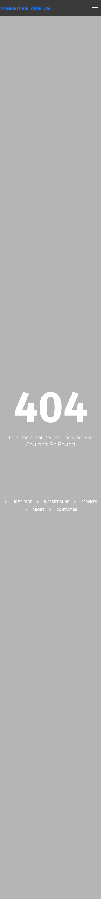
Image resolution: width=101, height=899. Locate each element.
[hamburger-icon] (95, 8)
